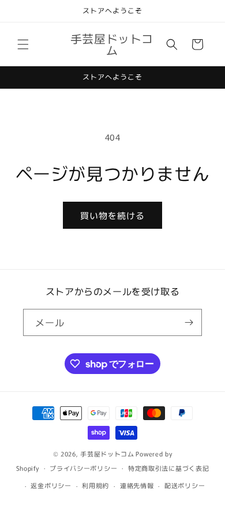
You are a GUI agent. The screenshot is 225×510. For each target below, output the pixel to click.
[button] (23, 44)
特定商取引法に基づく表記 (168, 468)
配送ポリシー (184, 485)
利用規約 (95, 485)
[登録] (188, 322)
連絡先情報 (137, 485)
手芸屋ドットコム (107, 453)
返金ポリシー (51, 485)
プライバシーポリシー (83, 468)
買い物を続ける (112, 215)
